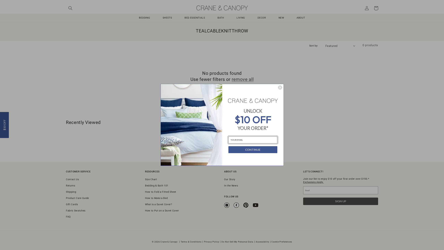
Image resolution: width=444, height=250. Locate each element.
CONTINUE (252, 149)
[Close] (280, 87)
